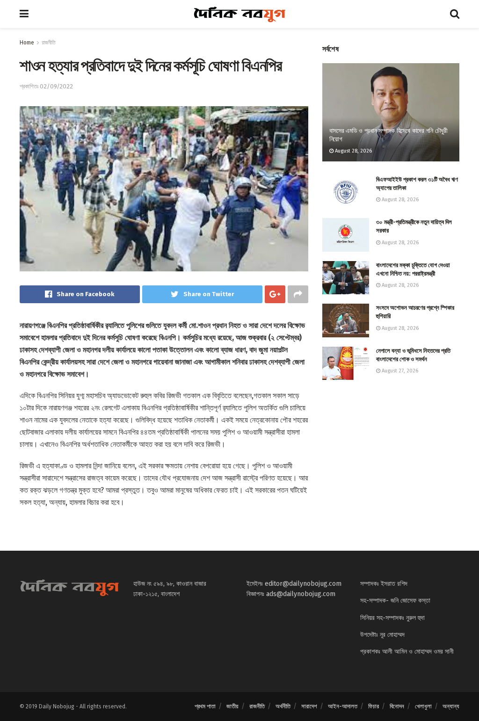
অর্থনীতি (283, 706)
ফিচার (373, 706)
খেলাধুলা (423, 706)
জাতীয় (232, 706)
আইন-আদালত (342, 706)
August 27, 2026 (399, 371)
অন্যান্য (451, 706)
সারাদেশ (309, 706)
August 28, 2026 (353, 151)
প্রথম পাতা (205, 706)
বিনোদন (397, 706)
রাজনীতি (49, 42)
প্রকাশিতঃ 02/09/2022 (46, 86)
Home (27, 42)
